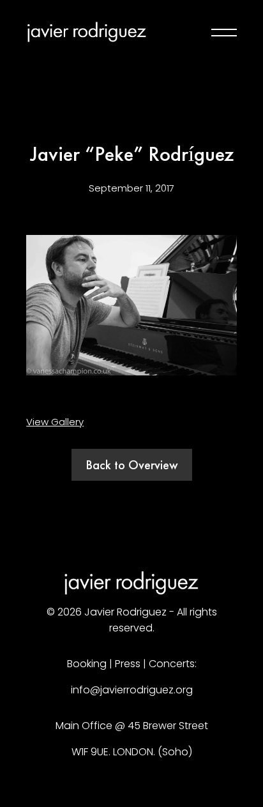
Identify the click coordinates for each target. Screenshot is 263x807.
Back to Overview (132, 464)
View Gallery (55, 421)
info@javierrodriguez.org (132, 690)
